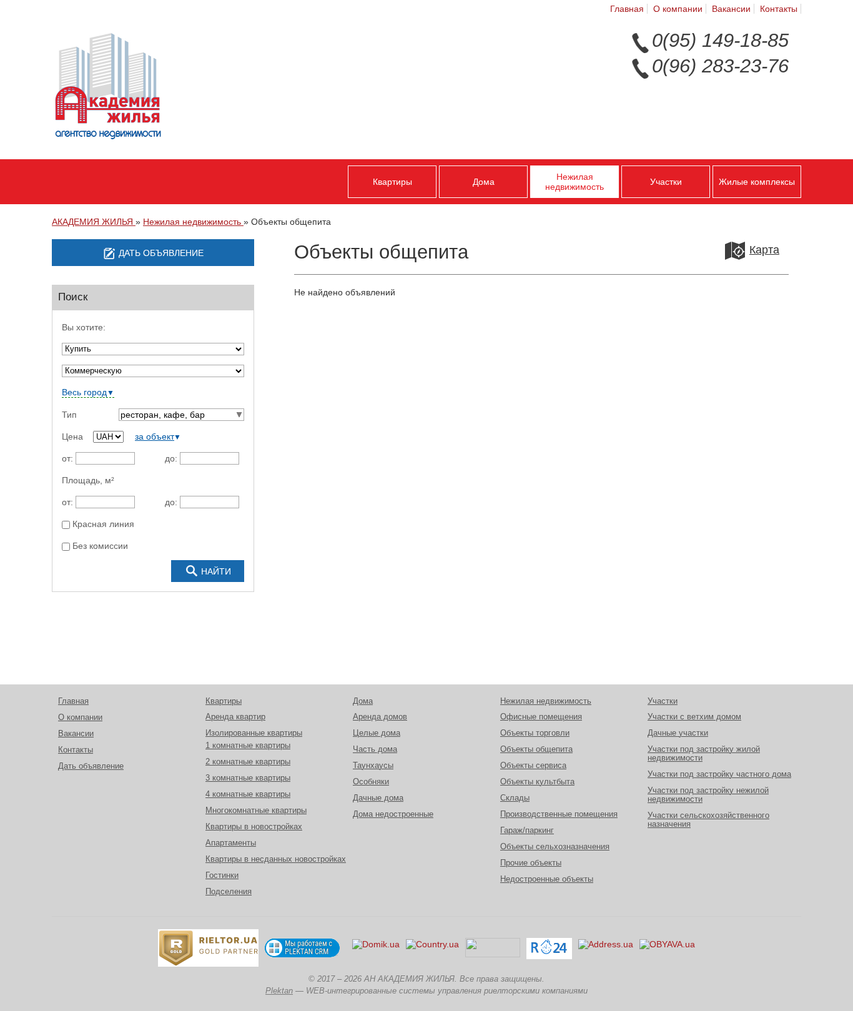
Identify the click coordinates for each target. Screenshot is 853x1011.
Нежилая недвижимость (574, 182)
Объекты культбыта (537, 781)
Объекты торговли (534, 733)
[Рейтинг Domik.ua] (376, 948)
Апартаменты (230, 843)
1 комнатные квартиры (247, 745)
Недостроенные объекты (546, 879)
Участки (666, 182)
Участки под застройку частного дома (719, 774)
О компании (678, 9)
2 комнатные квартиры (247, 761)
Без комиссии (99, 546)
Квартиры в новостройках (253, 826)
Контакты (778, 9)
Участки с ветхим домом (694, 717)
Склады (515, 798)
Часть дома (375, 749)
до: (171, 458)
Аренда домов (380, 717)
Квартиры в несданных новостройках (275, 859)
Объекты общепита (536, 749)
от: (67, 458)
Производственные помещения (559, 814)
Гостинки (222, 875)
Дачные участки (678, 733)
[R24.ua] (549, 948)
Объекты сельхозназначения (554, 846)
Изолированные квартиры (253, 733)
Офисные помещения (541, 717)
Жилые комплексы (757, 182)
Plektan (279, 991)
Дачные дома (378, 798)
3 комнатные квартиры (247, 778)
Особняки (371, 781)
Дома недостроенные (393, 814)
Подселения (228, 891)
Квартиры (392, 182)
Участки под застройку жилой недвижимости (704, 753)
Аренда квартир (235, 717)
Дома (484, 182)
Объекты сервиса (533, 765)
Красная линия (102, 524)
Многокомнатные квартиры (256, 810)
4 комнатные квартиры (247, 794)
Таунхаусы (373, 765)
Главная (627, 9)
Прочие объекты (530, 863)
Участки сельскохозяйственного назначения (708, 820)
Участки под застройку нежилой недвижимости (708, 795)
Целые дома (376, 733)
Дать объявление (91, 766)
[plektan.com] (302, 948)
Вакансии (731, 9)
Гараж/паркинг (527, 830)
